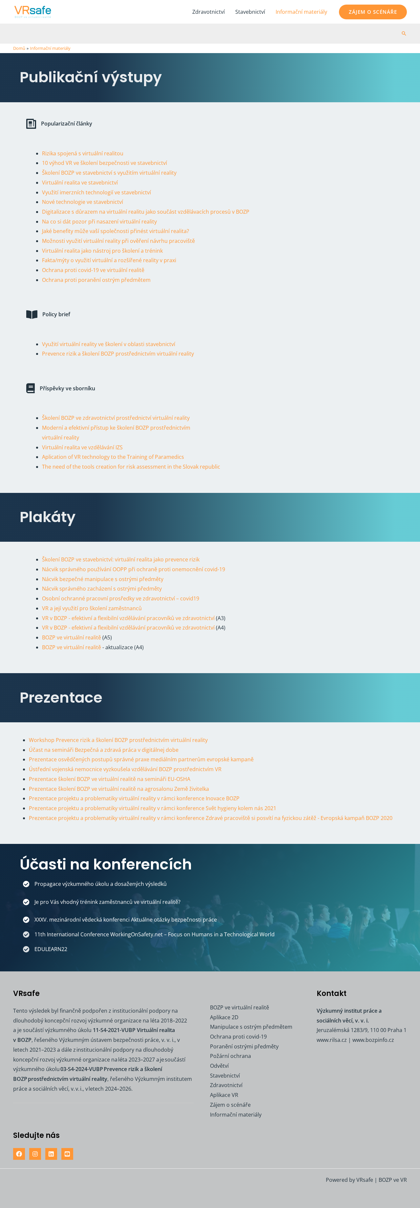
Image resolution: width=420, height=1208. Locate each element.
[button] (373, 12)
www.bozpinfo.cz (373, 1039)
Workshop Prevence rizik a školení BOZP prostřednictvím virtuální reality (118, 740)
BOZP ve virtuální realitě (71, 637)
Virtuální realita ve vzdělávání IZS (82, 447)
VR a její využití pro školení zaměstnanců (92, 608)
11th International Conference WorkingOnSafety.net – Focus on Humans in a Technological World (154, 934)
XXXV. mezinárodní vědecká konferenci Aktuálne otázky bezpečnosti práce (125, 919)
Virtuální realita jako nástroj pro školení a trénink (102, 250)
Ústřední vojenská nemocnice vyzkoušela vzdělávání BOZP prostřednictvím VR (125, 769)
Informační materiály (301, 11)
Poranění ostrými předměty (244, 1046)
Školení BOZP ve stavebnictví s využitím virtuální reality (109, 172)
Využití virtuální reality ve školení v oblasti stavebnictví (108, 344)
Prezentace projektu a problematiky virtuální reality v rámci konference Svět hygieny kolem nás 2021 (152, 808)
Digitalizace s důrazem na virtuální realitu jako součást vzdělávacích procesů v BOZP (145, 211)
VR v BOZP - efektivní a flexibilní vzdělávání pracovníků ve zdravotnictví (128, 618)
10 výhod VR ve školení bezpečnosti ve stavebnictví (104, 162)
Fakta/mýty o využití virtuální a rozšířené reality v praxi (109, 260)
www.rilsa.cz (332, 1039)
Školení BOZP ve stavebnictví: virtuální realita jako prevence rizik (121, 559)
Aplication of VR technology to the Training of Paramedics (113, 456)
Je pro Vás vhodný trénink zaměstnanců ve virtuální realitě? (107, 902)
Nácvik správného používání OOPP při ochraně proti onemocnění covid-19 (133, 569)
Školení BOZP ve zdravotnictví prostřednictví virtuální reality (116, 417)
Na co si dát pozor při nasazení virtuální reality (99, 221)
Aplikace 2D (224, 1017)
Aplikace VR (224, 1095)
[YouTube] (67, 1154)
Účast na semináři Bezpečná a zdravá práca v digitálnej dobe (103, 749)
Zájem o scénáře (230, 1104)
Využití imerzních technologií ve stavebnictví (96, 192)
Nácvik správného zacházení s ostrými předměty (102, 588)
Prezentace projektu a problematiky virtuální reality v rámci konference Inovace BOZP (134, 798)
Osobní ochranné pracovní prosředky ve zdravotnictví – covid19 (120, 598)
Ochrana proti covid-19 (238, 1036)
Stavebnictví (250, 11)
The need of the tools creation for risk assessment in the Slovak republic (131, 466)
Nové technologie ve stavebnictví (82, 201)
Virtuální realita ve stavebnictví (80, 182)
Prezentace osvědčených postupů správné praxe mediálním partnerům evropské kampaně (141, 759)
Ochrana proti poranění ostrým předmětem (96, 279)
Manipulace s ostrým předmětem (251, 1026)
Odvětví (219, 1065)
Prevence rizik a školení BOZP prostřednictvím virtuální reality (118, 353)
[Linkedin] (51, 1154)
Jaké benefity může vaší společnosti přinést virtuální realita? (115, 231)
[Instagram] (35, 1154)
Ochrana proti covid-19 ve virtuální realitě (93, 270)
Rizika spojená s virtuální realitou (82, 153)
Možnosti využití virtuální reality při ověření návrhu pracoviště (118, 240)
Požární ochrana (230, 1056)
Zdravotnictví (208, 11)
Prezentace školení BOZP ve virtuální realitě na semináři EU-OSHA (109, 779)
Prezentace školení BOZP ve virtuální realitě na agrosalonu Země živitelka (119, 788)
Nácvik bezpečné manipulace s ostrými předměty (102, 579)
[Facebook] (19, 1154)
